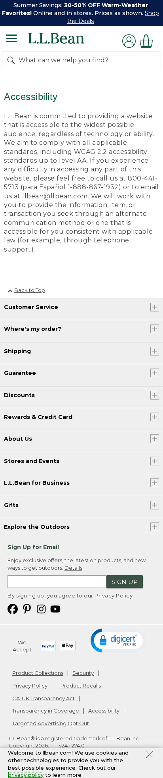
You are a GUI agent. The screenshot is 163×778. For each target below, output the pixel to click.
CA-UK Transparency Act (43, 698)
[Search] (13, 60)
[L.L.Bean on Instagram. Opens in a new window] (41, 608)
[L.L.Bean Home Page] (67, 41)
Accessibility (103, 710)
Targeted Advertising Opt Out (50, 723)
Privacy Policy (114, 595)
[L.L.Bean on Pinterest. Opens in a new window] (27, 608)
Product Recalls (81, 685)
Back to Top (29, 290)
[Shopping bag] (148, 41)
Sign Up (125, 582)
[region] (81, 13)
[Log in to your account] (129, 41)
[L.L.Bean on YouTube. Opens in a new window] (55, 608)
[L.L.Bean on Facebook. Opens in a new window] (13, 608)
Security (83, 673)
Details (73, 568)
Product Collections (37, 673)
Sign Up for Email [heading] (33, 547)
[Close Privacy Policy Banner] (149, 756)
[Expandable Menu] (11, 39)
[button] (118, 639)
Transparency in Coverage (45, 710)
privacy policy (26, 775)
